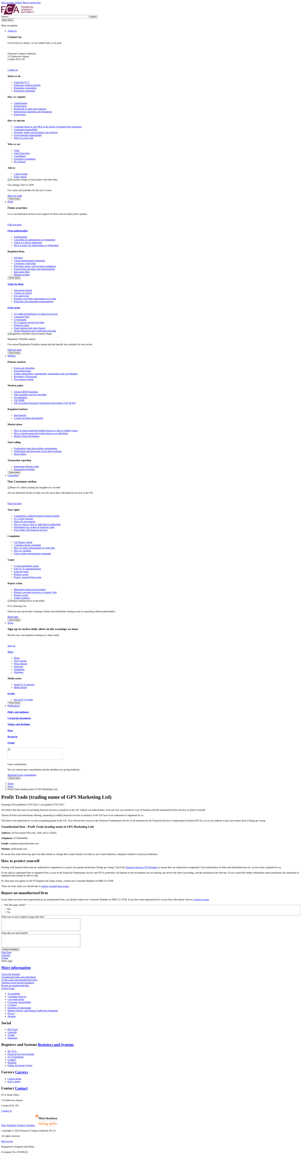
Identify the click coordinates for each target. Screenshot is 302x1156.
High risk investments (24, 521)
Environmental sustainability (28, 135)
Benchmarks (20, 415)
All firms (18, 257)
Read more (13, 616)
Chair (16, 150)
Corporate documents (19, 718)
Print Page (6, 952)
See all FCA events (23, 699)
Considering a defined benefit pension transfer (36, 516)
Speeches (18, 666)
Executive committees (25, 159)
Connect (12, 1059)
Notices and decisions (19, 724)
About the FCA (21, 82)
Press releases (20, 663)
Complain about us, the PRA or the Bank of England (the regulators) (48, 126)
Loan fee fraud (21, 571)
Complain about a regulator (27, 545)
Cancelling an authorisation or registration (34, 239)
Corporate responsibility (26, 129)
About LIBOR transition (26, 391)
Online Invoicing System (20, 1065)
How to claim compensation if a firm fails (34, 548)
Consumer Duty (22, 316)
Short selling (20, 454)
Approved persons (23, 290)
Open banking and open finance (30, 328)
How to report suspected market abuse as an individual (41, 433)
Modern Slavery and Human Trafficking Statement (33, 1010)
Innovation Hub (22, 272)
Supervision (20, 114)
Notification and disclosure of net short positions (38, 451)
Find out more (15, 224)
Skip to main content (11, 2)
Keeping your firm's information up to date (35, 298)
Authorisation (20, 103)
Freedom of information (19, 1007)
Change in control (23, 293)
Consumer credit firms (25, 263)
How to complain (22, 550)
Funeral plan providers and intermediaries (34, 269)
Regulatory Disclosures (25, 376)
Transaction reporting (24, 469)
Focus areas (14, 307)
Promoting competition (25, 88)
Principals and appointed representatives (33, 301)
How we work (15, 195)
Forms (11, 742)
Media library (20, 687)
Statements (19, 669)
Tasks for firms (16, 284)
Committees (20, 156)
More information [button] (16, 968)
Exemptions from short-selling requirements (35, 448)
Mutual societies (22, 274)
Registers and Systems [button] (56, 1045)
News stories (20, 661)
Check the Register (10, 974)
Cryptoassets (20, 319)
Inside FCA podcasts (24, 684)
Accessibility (14, 993)
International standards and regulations (33, 111)
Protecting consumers (24, 90)
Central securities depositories (28, 418)
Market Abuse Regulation (26, 436)
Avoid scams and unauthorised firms (19, 980)
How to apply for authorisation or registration (36, 245)
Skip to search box (31, 2)
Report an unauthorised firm (15, 985)
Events (11, 693)
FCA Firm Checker (23, 518)
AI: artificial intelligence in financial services (36, 314)
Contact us (13, 70)
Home (11, 783)
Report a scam (21, 595)
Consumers (13, 475)
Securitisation (20, 397)
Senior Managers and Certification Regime (35, 331)
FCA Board (19, 161)
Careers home (21, 174)
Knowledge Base (22, 371)
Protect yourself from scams (27, 577)
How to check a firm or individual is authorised (37, 524)
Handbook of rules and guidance (30, 108)
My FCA (12, 1051)
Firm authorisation (18, 230)
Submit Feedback (11, 949)
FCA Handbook (16, 1057)
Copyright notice (16, 999)
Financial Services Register (21, 1054)
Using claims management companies (32, 553)
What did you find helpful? (14, 933)
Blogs (17, 658)
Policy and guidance (18, 712)
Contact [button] (21, 1088)
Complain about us (17, 996)
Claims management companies (29, 260)
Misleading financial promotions (30, 589)
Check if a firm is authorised (28, 242)
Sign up (11, 645)
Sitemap (12, 1016)
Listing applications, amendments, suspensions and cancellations (46, 373)
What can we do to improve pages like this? (23, 916)
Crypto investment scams (26, 566)
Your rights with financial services (31, 530)
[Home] (17, 13)
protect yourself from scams (55, 886)
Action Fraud (7, 988)
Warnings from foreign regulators (17, 982)
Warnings (18, 672)
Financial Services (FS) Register (141, 867)
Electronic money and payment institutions (35, 266)
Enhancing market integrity (27, 85)
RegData (12, 1062)
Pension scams (21, 574)
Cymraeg (12, 1005)
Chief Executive (22, 153)
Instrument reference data (26, 466)
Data (10, 730)
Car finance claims (23, 542)
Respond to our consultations (22, 775)
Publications (14, 705)
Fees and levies (21, 296)
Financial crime (21, 325)
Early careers (20, 176)
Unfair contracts (22, 598)
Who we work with (23, 138)
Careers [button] (21, 1072)
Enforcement (20, 106)
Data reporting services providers (30, 394)
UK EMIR (19, 400)
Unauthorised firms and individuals (18, 977)
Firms (10, 201)
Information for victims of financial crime (34, 527)
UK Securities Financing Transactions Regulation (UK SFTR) (45, 403)
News (10, 623)
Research (12, 736)
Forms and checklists (24, 368)
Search (5, 16)
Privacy (11, 1013)
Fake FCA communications (27, 568)
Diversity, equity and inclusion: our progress (36, 132)
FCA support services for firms (29, 322)
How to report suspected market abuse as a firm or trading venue (46, 430)
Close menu (14, 199)
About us (12, 31)
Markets (12, 355)
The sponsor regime (24, 379)
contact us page (201, 899)
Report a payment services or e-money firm (35, 592)
